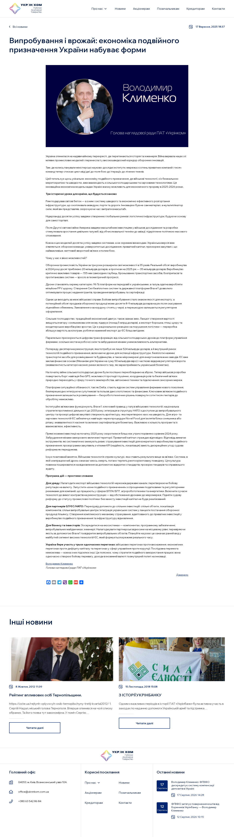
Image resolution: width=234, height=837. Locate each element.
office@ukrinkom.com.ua (33, 791)
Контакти (218, 8)
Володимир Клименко (59, 563)
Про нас (97, 8)
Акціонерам (141, 8)
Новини (120, 8)
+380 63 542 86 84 (29, 801)
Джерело (182, 574)
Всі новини (20, 27)
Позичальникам (168, 8)
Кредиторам (195, 8)
